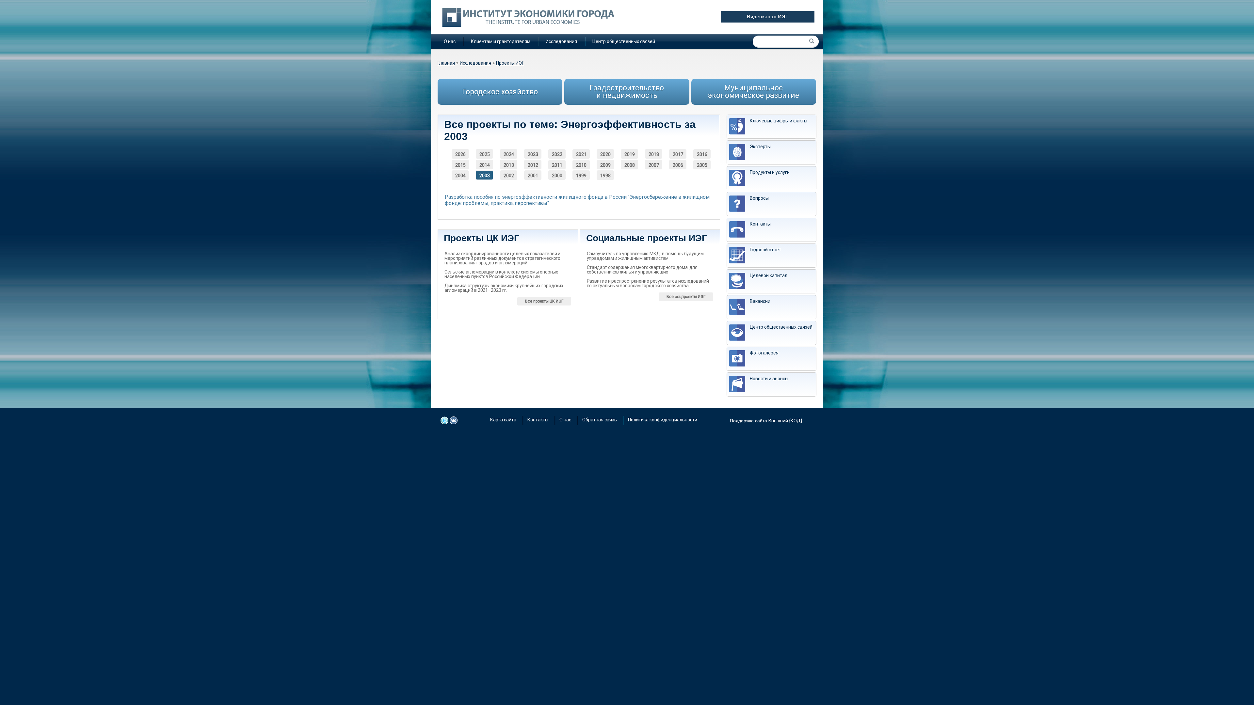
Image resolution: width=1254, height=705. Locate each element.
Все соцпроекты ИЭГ (686, 296)
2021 (581, 154)
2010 (581, 165)
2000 (557, 175)
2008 (629, 165)
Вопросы (759, 198)
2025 (484, 154)
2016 (702, 154)
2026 (460, 154)
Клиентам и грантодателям (500, 41)
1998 (605, 175)
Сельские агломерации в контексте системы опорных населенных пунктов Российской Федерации (501, 274)
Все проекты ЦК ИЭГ (544, 301)
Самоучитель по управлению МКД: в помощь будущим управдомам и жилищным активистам (645, 256)
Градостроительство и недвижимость (626, 92)
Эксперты (760, 146)
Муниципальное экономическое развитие (753, 92)
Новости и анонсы (769, 378)
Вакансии (760, 301)
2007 (654, 165)
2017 (678, 154)
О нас (450, 41)
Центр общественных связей (623, 41)
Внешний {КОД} (785, 420)
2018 (654, 154)
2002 (509, 175)
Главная (446, 63)
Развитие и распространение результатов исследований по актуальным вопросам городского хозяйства (648, 283)
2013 (509, 165)
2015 (460, 165)
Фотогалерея (764, 352)
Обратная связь (599, 419)
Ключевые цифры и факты (778, 120)
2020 (605, 154)
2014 (484, 165)
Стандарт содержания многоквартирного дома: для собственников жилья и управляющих (642, 269)
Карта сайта (503, 419)
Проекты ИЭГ (510, 63)
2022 (557, 154)
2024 (509, 154)
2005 (702, 165)
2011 (557, 165)
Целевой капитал (768, 275)
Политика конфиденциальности (662, 419)
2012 (533, 165)
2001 (533, 175)
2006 (678, 165)
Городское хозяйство (500, 91)
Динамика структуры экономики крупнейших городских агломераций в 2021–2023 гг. (503, 288)
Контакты (760, 224)
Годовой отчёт (765, 249)
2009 (605, 165)
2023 (533, 154)
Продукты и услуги (770, 172)
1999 (581, 175)
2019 (629, 154)
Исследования (561, 41)
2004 (460, 175)
